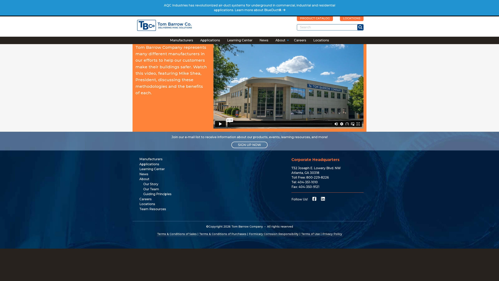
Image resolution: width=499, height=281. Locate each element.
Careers (300, 40)
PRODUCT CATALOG (315, 18)
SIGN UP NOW (249, 145)
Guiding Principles (157, 194)
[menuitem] (181, 40)
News (263, 40)
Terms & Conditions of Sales (177, 234)
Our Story (150, 184)
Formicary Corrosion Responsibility (274, 234)
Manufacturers (181, 40)
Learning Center (239, 40)
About (280, 40)
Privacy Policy (332, 234)
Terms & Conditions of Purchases (222, 234)
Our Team (151, 189)
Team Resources (152, 209)
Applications (210, 40)
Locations (321, 40)
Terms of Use (310, 234)
